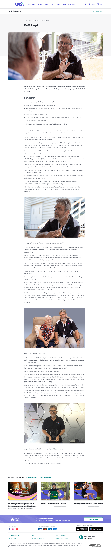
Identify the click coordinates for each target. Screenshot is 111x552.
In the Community (45, 20)
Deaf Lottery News (61, 535)
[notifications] (85, 4)
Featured (23, 508)
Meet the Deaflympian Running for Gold (53, 504)
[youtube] (17, 529)
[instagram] (13, 529)
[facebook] (9, 529)
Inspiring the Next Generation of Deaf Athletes (88, 504)
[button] (9, 4)
